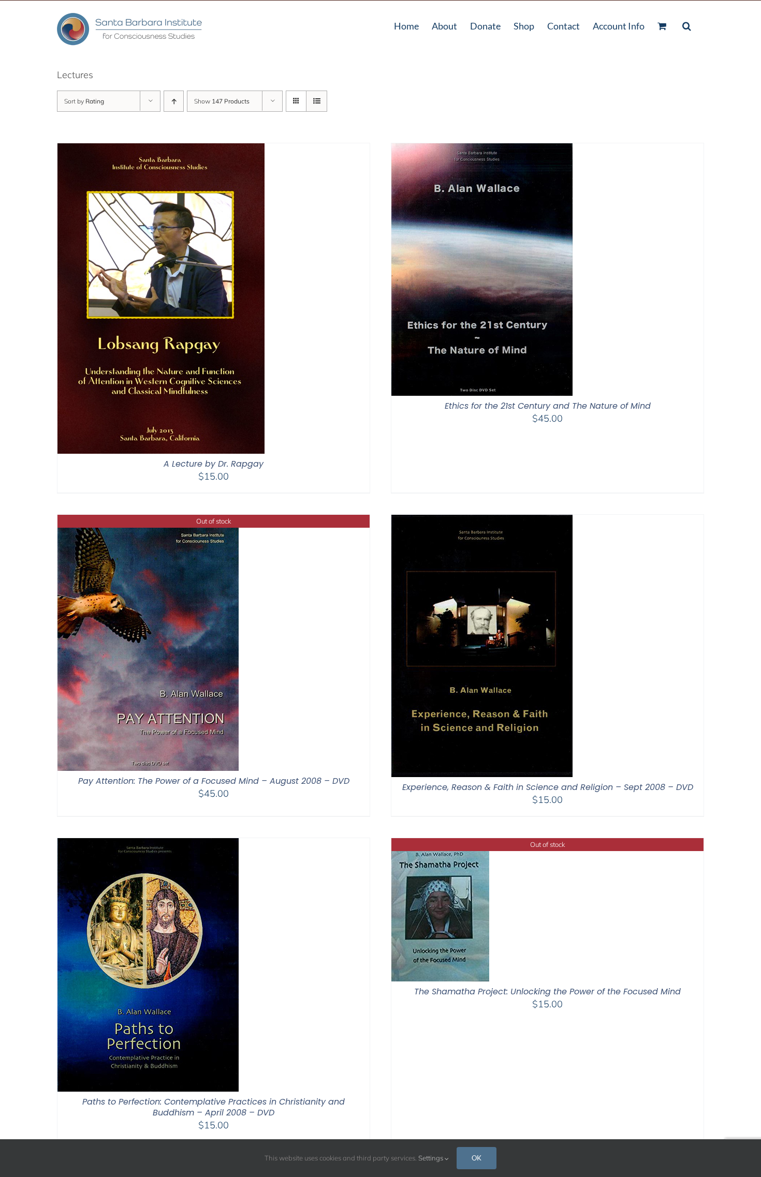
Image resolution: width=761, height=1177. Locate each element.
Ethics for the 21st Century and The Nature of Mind (548, 406)
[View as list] (316, 101)
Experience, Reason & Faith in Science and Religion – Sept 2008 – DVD (547, 787)
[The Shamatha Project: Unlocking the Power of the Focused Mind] (440, 845)
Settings (431, 1158)
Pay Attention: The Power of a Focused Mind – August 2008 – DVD (213, 781)
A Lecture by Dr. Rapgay (214, 464)
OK (476, 1158)
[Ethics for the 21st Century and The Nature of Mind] (482, 150)
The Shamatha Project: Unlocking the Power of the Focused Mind (547, 991)
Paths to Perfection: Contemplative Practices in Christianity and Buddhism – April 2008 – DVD (213, 1107)
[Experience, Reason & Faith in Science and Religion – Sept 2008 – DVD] (482, 521)
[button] (686, 25)
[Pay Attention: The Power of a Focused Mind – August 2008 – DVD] (148, 521)
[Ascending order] (174, 101)
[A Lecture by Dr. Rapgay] (161, 150)
